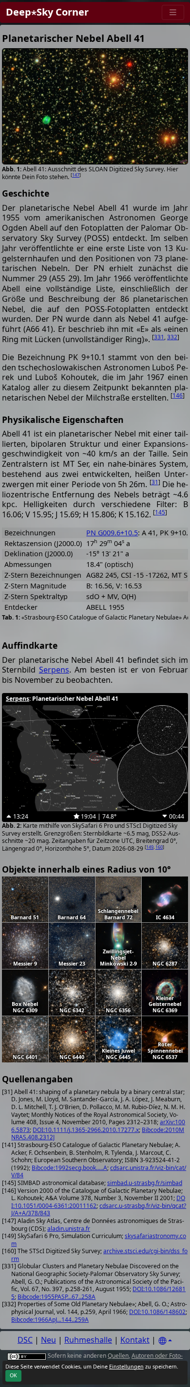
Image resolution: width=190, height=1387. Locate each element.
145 (160, 512)
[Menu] (173, 12)
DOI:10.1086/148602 (157, 1312)
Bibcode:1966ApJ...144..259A (50, 1319)
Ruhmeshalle (88, 1339)
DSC (25, 1339)
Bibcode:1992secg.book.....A (69, 1168)
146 (177, 395)
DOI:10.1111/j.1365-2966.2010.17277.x (86, 1130)
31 (155, 482)
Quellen (118, 1355)
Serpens (54, 669)
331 (159, 337)
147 (75, 175)
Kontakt (135, 1339)
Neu (48, 1339)
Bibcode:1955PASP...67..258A (56, 1297)
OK (13, 1375)
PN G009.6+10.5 (112, 532)
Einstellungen (126, 1366)
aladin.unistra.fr (68, 1228)
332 (172, 337)
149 (149, 847)
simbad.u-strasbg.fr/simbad (144, 1183)
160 (159, 847)
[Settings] (165, 1341)
